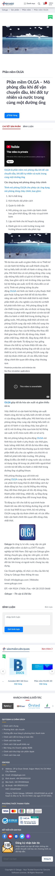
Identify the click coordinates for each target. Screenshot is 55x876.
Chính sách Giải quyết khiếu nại (16, 744)
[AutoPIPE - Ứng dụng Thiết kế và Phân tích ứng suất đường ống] (40, 671)
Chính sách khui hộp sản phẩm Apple (19, 752)
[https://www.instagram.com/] (27, 836)
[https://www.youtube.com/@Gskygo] (10, 836)
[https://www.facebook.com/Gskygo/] (4, 836)
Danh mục (31, 4)
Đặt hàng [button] (13, 115)
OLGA (13, 291)
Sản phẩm (15, 10)
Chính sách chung (11, 726)
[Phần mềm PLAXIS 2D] (15, 671)
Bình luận (28, 127)
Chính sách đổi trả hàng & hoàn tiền (18, 737)
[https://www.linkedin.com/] (16, 836)
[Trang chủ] (8, 4)
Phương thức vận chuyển (14, 730)
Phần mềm (26, 10)
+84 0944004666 (21, 782)
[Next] (52, 671)
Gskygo (5, 10)
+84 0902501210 (23, 778)
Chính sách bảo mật (12, 755)
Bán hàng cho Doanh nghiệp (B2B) (18, 748)
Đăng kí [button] (47, 859)
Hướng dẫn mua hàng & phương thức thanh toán (24, 733)
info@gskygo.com (18, 775)
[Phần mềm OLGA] (27, 40)
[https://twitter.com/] (22, 836)
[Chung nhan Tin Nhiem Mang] (29, 821)
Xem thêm (46, 649)
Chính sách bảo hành (12, 741)
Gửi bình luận (14, 629)
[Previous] (3, 671)
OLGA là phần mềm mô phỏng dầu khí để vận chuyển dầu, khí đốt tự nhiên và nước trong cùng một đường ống (26, 173)
